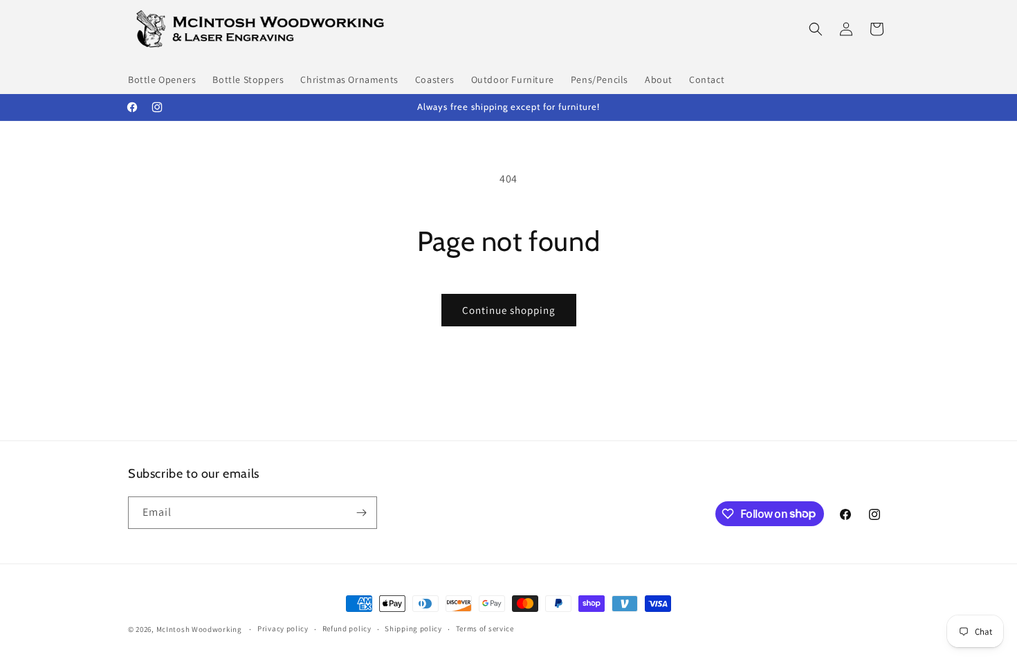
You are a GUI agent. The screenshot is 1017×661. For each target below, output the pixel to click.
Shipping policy (413, 628)
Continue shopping (509, 310)
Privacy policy (283, 628)
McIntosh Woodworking (199, 629)
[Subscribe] (361, 512)
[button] (815, 29)
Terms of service (485, 628)
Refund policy (347, 628)
